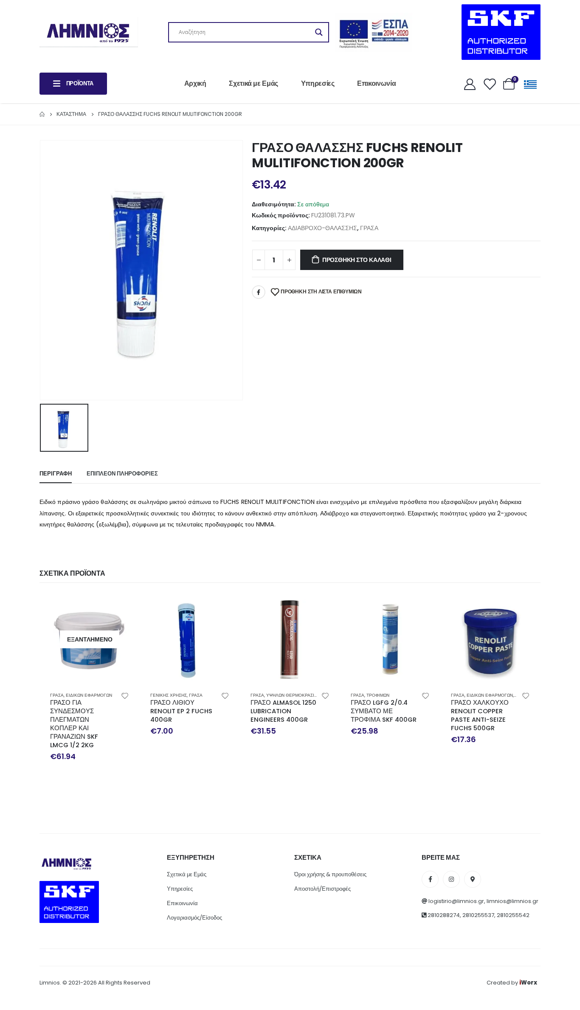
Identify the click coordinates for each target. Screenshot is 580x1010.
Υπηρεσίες (318, 83)
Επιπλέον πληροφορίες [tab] (122, 474)
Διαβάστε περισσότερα (121, 607)
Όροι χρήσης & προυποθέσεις (330, 874)
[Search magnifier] (319, 32)
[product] (190, 639)
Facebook (258, 292)
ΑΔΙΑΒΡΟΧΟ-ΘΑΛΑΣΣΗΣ (322, 228)
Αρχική (195, 83)
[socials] (430, 879)
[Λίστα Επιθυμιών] (489, 84)
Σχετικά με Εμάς (253, 83)
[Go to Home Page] (42, 114)
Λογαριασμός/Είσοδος (194, 918)
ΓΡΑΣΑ (369, 228)
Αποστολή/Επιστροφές (322, 889)
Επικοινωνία (376, 83)
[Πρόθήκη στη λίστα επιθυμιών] (125, 695)
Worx (528, 983)
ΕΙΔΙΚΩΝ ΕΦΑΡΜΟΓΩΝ (89, 695)
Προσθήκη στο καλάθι (356, 260)
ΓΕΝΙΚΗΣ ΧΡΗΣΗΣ (168, 695)
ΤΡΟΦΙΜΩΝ (377, 695)
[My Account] (469, 84)
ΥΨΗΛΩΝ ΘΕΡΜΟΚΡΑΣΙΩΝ (293, 695)
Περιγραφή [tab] (55, 474)
